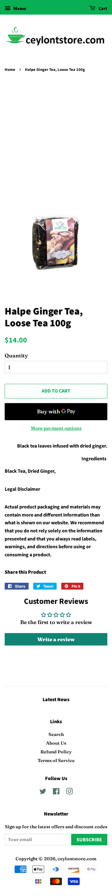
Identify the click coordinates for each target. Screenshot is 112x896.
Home (10, 69)
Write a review (56, 639)
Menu (19, 8)
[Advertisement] (56, 133)
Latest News (56, 699)
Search (56, 734)
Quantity (16, 355)
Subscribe (89, 839)
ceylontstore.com (77, 859)
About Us (56, 743)
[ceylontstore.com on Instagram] (69, 792)
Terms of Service (56, 760)
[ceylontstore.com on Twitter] (43, 792)
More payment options (56, 428)
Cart (102, 9)
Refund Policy (56, 752)
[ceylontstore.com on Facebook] (56, 792)
